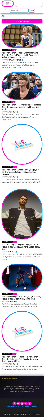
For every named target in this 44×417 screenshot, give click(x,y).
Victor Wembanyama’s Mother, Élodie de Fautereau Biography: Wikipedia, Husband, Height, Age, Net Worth (21, 107)
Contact (37, 414)
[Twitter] (18, 403)
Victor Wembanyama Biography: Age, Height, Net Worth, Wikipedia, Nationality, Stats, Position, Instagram (20, 172)
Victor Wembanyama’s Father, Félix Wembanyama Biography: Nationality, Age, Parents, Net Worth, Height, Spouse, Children (20, 359)
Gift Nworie (11, 252)
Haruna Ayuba (12, 112)
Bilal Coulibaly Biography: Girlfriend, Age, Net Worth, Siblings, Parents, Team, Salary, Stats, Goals (21, 297)
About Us (7, 414)
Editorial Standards (20, 414)
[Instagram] (26, 403)
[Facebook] (14, 403)
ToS (30, 414)
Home (3, 16)
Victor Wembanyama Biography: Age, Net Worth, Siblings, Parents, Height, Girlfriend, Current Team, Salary (21, 246)
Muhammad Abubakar (14, 60)
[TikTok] (30, 403)
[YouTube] (22, 403)
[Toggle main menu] (4, 10)
